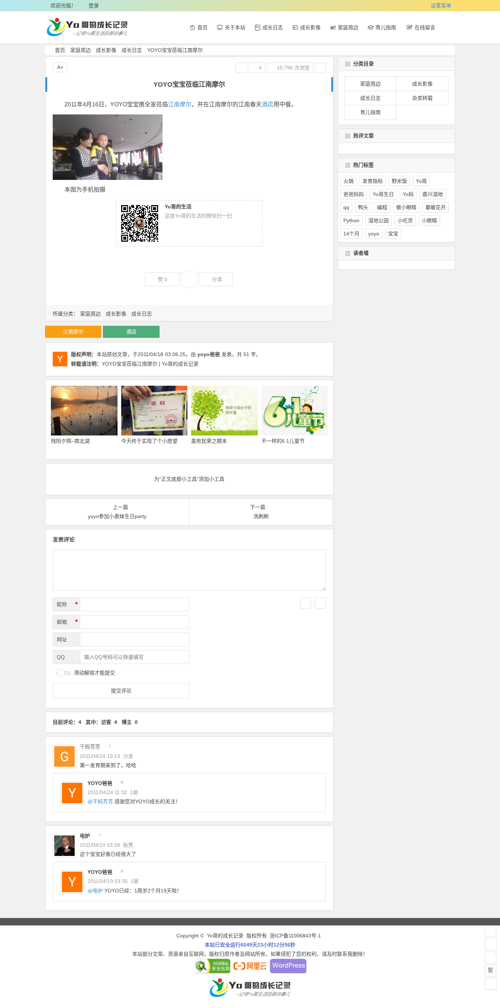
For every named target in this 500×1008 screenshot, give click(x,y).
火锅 (348, 181)
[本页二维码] (490, 984)
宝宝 (393, 234)
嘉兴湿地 (432, 194)
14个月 (351, 234)
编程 (382, 207)
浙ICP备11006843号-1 (295, 936)
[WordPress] (288, 971)
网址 (62, 639)
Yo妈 (408, 194)
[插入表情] (305, 602)
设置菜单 (441, 5)
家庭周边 (80, 50)
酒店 (267, 104)
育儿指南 (370, 112)
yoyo (373, 234)
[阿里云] (250, 971)
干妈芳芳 (103, 801)
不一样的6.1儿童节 (283, 441)
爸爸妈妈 (353, 194)
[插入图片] (320, 602)
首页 (60, 50)
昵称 (67, 604)
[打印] (241, 68)
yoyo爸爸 (208, 354)
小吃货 (405, 220)
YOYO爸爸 (99, 783)
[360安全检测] (212, 971)
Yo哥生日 (383, 194)
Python (351, 220)
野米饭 (399, 181)
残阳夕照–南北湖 (70, 441)
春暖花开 (435, 207)
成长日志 (132, 50)
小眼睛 (429, 220)
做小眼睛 (406, 207)
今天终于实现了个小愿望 (149, 441)
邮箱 (67, 622)
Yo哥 (421, 181)
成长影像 (106, 50)
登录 (94, 5)
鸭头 (363, 207)
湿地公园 (378, 220)
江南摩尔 (179, 104)
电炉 (85, 836)
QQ (61, 657)
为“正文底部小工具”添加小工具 (189, 479)
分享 (217, 279)
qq (346, 207)
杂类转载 (422, 98)
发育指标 (372, 181)
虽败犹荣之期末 (209, 441)
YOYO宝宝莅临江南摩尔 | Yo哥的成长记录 (150, 364)
